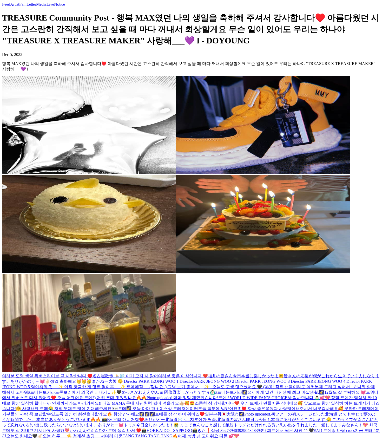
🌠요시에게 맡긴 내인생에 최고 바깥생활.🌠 (283, 392)
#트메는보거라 (41, 392)
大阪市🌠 (235, 414)
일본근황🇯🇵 (216, 414)
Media (41, 4)
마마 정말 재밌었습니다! (195, 397)
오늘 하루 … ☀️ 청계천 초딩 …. (72, 436)
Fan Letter (27, 4)
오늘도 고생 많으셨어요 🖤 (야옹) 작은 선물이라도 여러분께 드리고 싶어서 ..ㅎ (284, 387)
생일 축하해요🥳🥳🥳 (71, 381)
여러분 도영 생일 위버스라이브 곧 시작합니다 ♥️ (47, 376)
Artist (14, 4)
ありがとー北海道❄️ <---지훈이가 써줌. (180, 419)
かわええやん (82, 430)
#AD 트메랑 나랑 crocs (334, 430)
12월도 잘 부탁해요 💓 (345, 392)
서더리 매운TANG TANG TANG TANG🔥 (139, 436)
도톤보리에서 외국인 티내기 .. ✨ (85, 392)
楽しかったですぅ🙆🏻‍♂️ (196, 392)
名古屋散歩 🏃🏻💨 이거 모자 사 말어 (125, 376)
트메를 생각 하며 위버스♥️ (180, 414)
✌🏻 (40, 436)
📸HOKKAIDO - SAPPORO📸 (169, 430)
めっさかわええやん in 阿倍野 (149, 392)
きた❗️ (204, 430)
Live (50, 4)
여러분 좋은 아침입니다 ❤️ (183, 376)
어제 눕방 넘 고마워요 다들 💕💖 (208, 436)
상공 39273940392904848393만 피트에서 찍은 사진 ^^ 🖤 (262, 430)
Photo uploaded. (160, 397)
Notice (59, 4)
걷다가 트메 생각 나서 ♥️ (118, 430)
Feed (6, 4)
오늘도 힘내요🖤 (21, 436)
